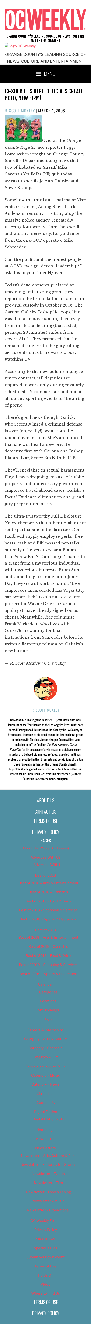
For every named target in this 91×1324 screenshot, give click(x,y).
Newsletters (45, 1148)
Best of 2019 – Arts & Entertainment (48, 937)
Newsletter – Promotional (48, 1210)
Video (45, 1284)
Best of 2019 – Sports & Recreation (48, 974)
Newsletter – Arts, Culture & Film (48, 1156)
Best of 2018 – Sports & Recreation (48, 919)
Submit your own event (45, 1257)
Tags (48, 1019)
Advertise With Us (46, 857)
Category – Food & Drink (46, 1066)
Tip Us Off (45, 1275)
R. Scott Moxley (20, 110)
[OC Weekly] (20, 46)
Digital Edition (45, 1112)
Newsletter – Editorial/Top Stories (48, 1165)
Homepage (45, 1130)
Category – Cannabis (45, 1048)
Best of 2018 (45, 875)
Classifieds (45, 1093)
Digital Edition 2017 (48, 1119)
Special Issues (45, 1248)
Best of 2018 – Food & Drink (48, 901)
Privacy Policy (45, 831)
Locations (48, 1001)
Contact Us (45, 811)
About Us (45, 800)
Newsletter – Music (48, 1201)
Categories (48, 992)
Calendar (45, 984)
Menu (50, 73)
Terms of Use (45, 820)
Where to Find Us (45, 1293)
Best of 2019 (45, 930)
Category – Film (46, 1057)
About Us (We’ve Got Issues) (45, 848)
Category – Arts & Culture (45, 1039)
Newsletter (45, 1139)
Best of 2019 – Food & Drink (48, 956)
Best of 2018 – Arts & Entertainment (48, 883)
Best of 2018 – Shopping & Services (48, 910)
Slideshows (45, 1239)
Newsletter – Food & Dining (48, 1192)
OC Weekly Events (46, 1221)
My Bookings (48, 1010)
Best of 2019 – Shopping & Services (48, 965)
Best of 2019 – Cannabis (48, 947)
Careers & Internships (45, 1030)
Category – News (46, 1084)
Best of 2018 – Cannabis (48, 892)
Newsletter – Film (48, 1183)
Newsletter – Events (48, 1174)
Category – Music (45, 1075)
